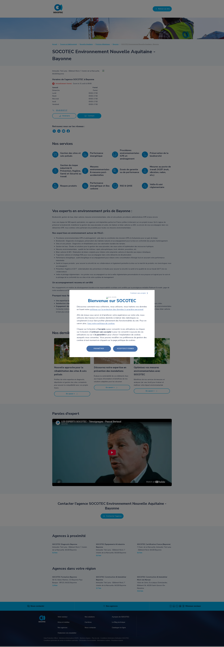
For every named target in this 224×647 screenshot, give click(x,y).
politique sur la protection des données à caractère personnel (116, 309)
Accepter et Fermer (125, 348)
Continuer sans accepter (138, 293)
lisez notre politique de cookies (101, 323)
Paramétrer (99, 348)
